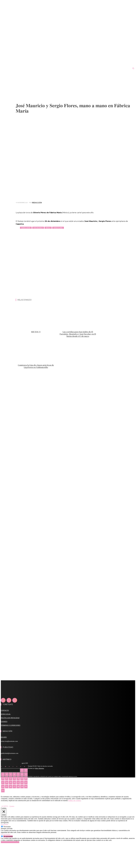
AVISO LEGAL (6, 714)
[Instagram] (9, 700)
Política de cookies (74, 800)
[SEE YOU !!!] (36, 317)
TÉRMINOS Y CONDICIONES (10, 725)
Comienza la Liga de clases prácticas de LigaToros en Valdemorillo (36, 366)
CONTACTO (5, 710)
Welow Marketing (39, 768)
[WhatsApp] (123, 205)
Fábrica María (25, 228)
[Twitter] (108, 205)
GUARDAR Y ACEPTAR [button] (10, 842)
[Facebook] (100, 205)
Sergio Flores (58, 228)
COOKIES (4, 721)
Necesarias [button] (4, 824)
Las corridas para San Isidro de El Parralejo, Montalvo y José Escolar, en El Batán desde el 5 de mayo (78, 334)
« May (3, 793)
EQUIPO (4, 737)
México (48, 228)
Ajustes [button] (11, 806)
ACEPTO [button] (4, 806)
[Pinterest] (116, 205)
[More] (131, 205)
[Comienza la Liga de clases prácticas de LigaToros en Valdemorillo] (36, 350)
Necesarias (7, 826)
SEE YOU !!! (36, 332)
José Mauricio (38, 228)
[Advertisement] (75, 293)
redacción (37, 202)
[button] (133, 68)
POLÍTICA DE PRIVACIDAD (10, 718)
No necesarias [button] (5, 834)
